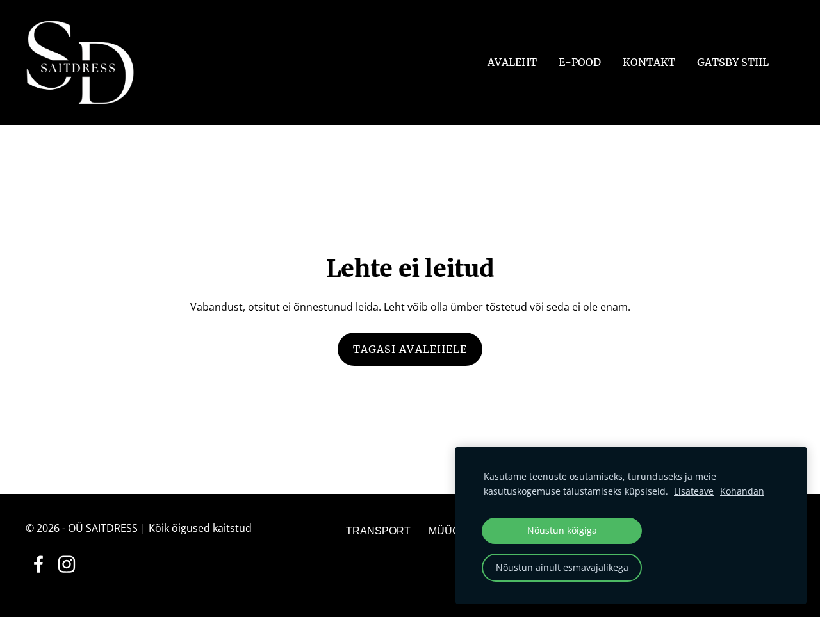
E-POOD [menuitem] (580, 62)
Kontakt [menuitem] (649, 62)
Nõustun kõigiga (562, 530)
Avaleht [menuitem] (512, 62)
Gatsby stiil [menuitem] (733, 62)
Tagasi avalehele (410, 349)
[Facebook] (38, 564)
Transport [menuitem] (378, 530)
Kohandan (742, 491)
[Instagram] (66, 564)
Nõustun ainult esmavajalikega (562, 567)
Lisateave (694, 491)
